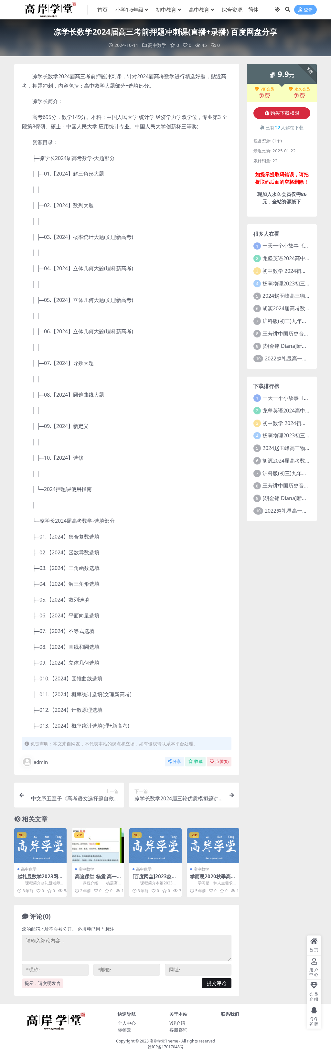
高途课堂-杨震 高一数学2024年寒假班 (96, 879)
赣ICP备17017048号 (166, 1047)
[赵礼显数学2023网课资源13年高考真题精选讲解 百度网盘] (40, 845)
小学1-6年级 (129, 9)
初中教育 (166, 9)
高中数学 (157, 45)
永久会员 (302, 89)
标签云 (124, 1030)
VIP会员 (267, 89)
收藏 (198, 761)
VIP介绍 (177, 1023)
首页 (102, 9)
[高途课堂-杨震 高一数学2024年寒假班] (98, 845)
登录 (308, 9)
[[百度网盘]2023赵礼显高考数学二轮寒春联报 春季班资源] (155, 845)
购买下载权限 (284, 113)
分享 (177, 761)
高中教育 (199, 9)
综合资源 (232, 9)
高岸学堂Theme (164, 1041)
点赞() (222, 761)
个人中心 (127, 1023)
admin (41, 762)
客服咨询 (178, 1030)
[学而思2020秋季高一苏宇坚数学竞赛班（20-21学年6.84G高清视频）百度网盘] (213, 845)
